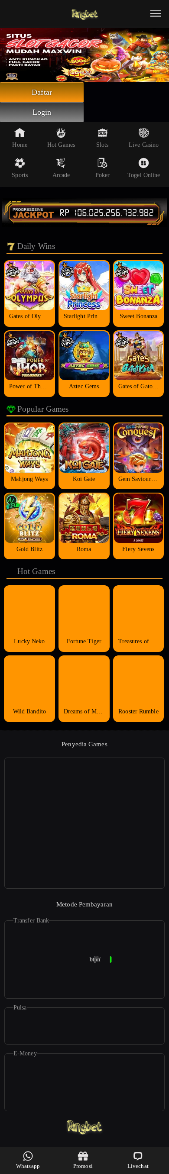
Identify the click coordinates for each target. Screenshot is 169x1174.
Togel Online (143, 175)
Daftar (42, 92)
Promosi (83, 1166)
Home (19, 145)
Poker (102, 175)
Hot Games (61, 145)
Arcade (61, 175)
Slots (102, 145)
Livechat (138, 1166)
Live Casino (144, 145)
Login (42, 112)
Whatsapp (28, 1166)
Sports (20, 175)
